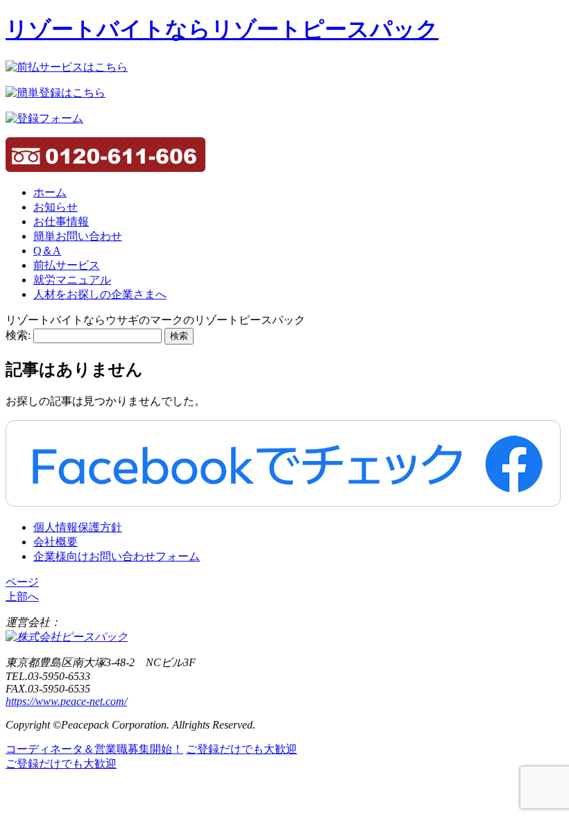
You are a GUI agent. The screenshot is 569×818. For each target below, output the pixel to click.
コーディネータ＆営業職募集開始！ (94, 749)
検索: (18, 335)
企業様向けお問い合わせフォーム (116, 556)
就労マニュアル (72, 280)
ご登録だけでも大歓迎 (241, 749)
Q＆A (47, 250)
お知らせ (55, 207)
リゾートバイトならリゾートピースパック (222, 29)
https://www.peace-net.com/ (66, 701)
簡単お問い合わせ (77, 236)
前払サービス (66, 265)
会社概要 (55, 542)
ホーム (50, 192)
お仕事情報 (61, 221)
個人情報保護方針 (77, 527)
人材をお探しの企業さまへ (100, 294)
